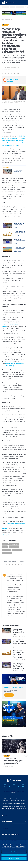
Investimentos (7, 550)
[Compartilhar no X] (2, 73)
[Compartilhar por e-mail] (18, 73)
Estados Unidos (13, 547)
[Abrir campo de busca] (24, 3)
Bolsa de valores (14, 544)
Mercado (5, 24)
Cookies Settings (14, 851)
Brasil (5, 547)
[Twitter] (14, 786)
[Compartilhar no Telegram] (15, 73)
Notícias (8, 19)
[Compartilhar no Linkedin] (11, 73)
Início (3, 19)
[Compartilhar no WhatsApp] (5, 73)
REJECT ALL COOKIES (14, 854)
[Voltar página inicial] (8, 2)
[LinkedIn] (18, 786)
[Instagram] (5, 786)
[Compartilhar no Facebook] (8, 73)
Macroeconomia (17, 550)
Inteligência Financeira (12, 80)
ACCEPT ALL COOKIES (14, 858)
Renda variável (7, 553)
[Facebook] (9, 786)
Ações (5, 544)
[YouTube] (23, 786)
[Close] (26, 842)
